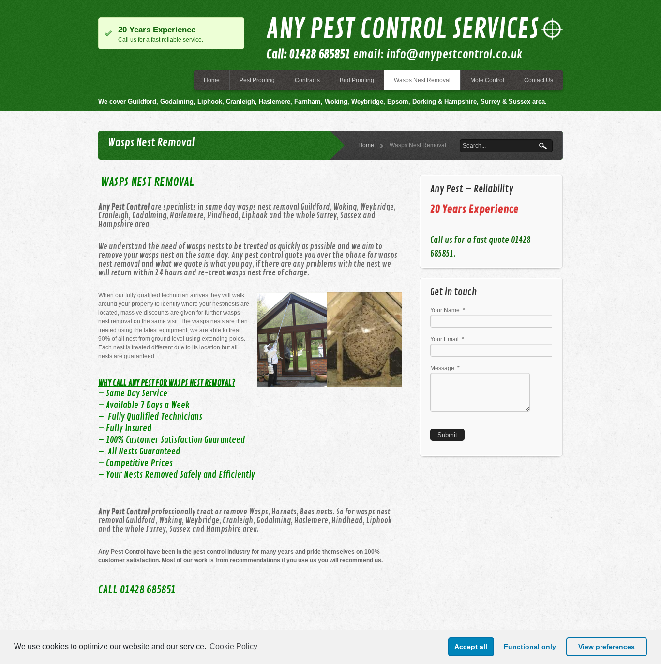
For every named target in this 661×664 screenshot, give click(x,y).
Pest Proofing (257, 80)
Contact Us (538, 80)
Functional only (530, 646)
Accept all (470, 646)
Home (212, 80)
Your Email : (447, 339)
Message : (445, 368)
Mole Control (487, 80)
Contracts (307, 80)
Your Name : (447, 310)
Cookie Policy (233, 646)
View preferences (606, 646)
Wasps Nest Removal (422, 80)
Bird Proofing (357, 80)
